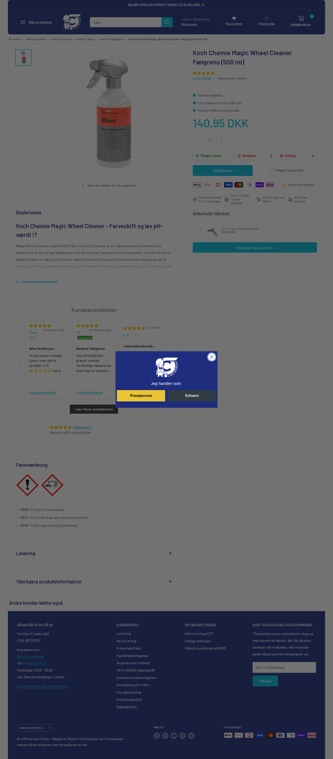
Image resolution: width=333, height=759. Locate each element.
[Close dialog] (212, 357)
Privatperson (141, 396)
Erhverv (192, 396)
